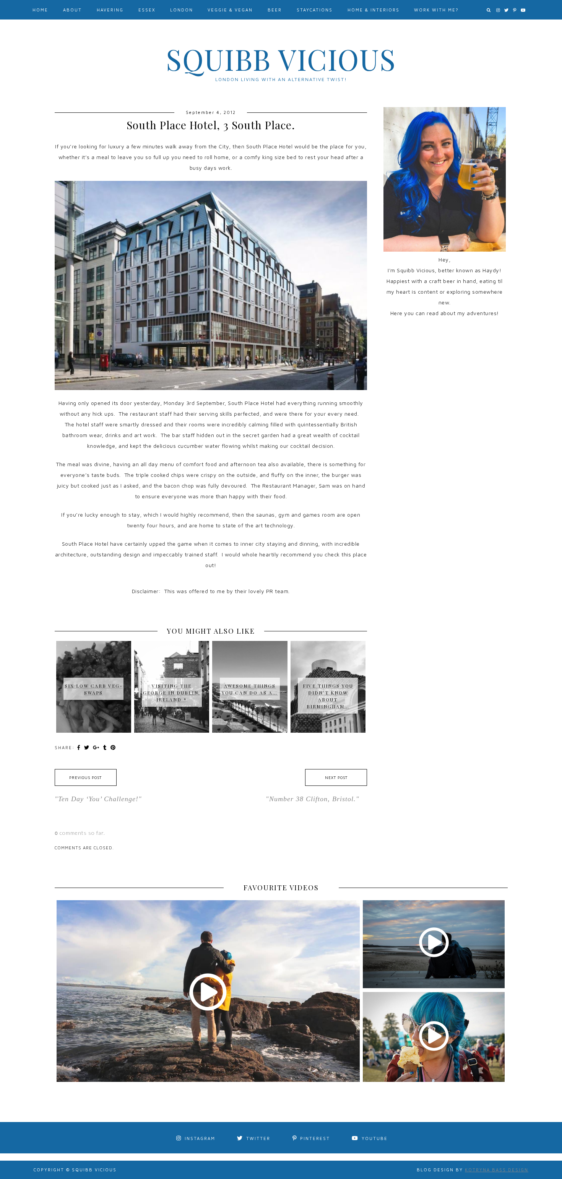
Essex (146, 9)
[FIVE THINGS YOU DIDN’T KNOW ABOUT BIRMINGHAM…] (328, 659)
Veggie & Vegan (230, 9)
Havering (110, 9)
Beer (275, 9)
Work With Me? (436, 9)
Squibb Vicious (281, 59)
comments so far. (82, 832)
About (72, 9)
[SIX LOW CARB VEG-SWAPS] (93, 652)
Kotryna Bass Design (496, 1169)
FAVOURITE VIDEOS (281, 887)
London (181, 9)
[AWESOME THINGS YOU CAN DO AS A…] (249, 652)
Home (40, 9)
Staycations (315, 9)
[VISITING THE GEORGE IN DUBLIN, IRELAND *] (171, 655)
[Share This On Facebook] (79, 747)
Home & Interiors (374, 9)
